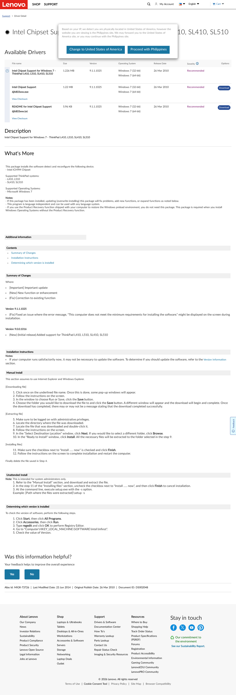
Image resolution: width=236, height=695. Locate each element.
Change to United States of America (96, 49)
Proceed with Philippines (149, 49)
